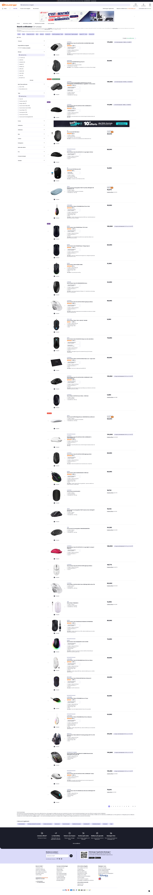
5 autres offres (110, 437)
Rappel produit (80, 884)
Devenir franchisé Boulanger (104, 869)
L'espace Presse (60, 870)
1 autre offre (109, 792)
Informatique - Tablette (27, 23)
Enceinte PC (48, 34)
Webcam (42, 34)
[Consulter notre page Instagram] (61, 859)
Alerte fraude (80, 885)
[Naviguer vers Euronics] (107, 875)
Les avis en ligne (80, 877)
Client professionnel (61, 879)
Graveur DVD (91, 34)
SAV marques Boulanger (62, 874)
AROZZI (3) (22, 71)
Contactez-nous (39, 867)
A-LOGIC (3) (22, 57)
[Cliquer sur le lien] (76, 16)
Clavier (19, 34)
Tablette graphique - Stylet (57, 34)
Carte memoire (21, 823)
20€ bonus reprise (56, 79)
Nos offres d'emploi (102, 867)
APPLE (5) (21, 68)
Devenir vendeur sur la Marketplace (105, 873)
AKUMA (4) (22, 66)
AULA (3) (21, 75)
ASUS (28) (22, 73)
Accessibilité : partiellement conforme (85, 880)
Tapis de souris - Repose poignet (71, 34)
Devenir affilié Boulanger (103, 870)
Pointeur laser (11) (23, 101)
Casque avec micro (30, 34)
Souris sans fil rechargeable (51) (26, 116)
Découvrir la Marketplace (103, 872)
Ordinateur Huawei (96, 823)
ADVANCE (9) (22, 62)
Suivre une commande (40, 870)
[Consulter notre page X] (59, 859)
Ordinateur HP (86, 823)
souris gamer (115, 28)
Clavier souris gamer (48, 823)
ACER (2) (21, 60)
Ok (71, 855)
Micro (37, 34)
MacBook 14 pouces (76, 823)
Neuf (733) (22, 86)
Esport (48, 102)
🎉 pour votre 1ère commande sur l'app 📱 (76, 0)
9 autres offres (110, 585)
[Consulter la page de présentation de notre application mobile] (91, 858)
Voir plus (31, 80)
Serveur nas (57, 823)
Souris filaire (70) (23, 110)
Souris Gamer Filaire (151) (25, 105)
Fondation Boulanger (61, 877)
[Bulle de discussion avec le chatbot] (149, 891)
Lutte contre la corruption (82, 879)
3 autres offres (110, 773)
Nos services (59, 872)
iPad (111, 823)
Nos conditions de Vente (82, 867)
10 (128, 806)
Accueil (18, 23)
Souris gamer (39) (23, 112)
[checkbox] (18, 57)
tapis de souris (47, 29)
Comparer (57, 54)
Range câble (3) (23, 103)
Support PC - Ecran (83, 34)
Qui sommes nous (60, 867)
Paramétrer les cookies (82, 873)
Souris (23, 34)
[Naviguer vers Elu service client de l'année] (107, 878)
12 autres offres (110, 397)
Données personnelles (82, 872)
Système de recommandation (83, 876)
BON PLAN (49, 79)
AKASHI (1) (22, 64)
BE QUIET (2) (22, 77)
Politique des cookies (81, 874)
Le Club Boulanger (60, 876)
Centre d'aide (38, 874)
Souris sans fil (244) (24, 114)
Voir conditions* (76, 843)
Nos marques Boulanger (62, 873)
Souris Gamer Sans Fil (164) (25, 108)
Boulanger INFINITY (60, 880)
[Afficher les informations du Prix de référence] (112, 130)
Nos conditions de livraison (41, 872)
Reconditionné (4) (23, 89)
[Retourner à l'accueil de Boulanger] (9, 5)
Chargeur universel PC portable (34, 823)
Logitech (35, 816)
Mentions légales (81, 870)
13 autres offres (110, 492)
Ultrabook (105, 823)
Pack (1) (21, 99)
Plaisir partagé (59, 869)
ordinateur (50, 28)
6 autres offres (110, 192)
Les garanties (80, 869)
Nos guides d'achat (40, 873)
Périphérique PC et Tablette (39, 23)
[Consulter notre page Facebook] (57, 859)
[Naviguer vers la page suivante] (135, 806)
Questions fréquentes (40, 869)
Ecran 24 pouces (66, 823)
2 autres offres (110, 604)
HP (27, 816)
